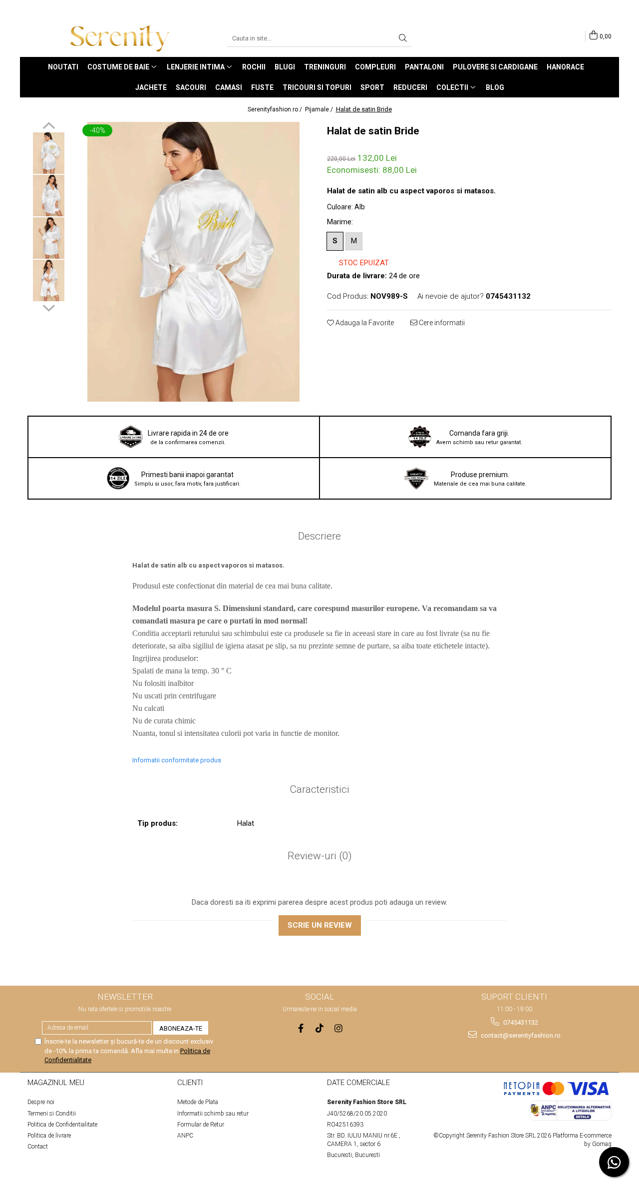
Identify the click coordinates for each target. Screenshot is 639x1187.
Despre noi (40, 1102)
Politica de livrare (49, 1135)
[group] (193, 262)
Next (48, 307)
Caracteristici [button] (319, 789)
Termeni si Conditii (51, 1113)
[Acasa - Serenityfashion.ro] (120, 38)
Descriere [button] (319, 536)
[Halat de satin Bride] (193, 262)
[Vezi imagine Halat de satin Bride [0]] (48, 153)
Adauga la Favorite (364, 323)
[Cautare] (403, 38)
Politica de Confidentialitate (62, 1124)
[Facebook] (301, 1028)
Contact (37, 1146)
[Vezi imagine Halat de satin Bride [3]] (48, 280)
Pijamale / (319, 109)
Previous (48, 127)
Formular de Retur (200, 1124)
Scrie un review (320, 925)
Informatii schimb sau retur (213, 1113)
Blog (495, 87)
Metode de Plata (197, 1102)
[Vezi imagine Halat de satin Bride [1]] (48, 195)
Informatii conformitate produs (176, 760)
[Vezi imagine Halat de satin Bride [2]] (48, 238)
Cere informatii (441, 323)
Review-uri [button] (320, 856)
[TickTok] (319, 1028)
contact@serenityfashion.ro (520, 1035)
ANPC (185, 1135)
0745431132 (520, 1022)
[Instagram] (338, 1028)
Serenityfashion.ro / (276, 109)
